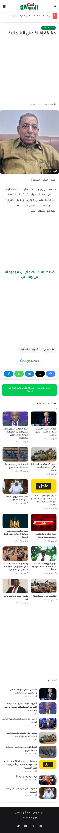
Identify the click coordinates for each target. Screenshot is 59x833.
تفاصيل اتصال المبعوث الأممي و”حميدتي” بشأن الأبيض (45, 432)
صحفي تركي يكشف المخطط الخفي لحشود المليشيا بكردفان (43, 467)
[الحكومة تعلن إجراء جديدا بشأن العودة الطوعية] (15, 486)
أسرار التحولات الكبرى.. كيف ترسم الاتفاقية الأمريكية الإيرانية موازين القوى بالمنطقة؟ (20, 707)
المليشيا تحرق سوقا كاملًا (44, 596)
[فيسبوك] (50, 374)
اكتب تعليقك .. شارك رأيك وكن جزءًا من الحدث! (29, 390)
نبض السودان (47, 105)
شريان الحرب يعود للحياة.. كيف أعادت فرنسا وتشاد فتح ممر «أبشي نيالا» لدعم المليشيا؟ (20, 764)
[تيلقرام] (8, 374)
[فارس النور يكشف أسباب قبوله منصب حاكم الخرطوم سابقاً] (44, 553)
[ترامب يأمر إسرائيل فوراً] (47, 780)
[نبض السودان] (29, 6)
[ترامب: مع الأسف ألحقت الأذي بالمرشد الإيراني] (47, 723)
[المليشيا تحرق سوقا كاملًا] (44, 586)
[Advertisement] (29, 70)
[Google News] (29, 361)
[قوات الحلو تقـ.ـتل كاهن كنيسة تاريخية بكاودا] (44, 522)
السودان (48, 350)
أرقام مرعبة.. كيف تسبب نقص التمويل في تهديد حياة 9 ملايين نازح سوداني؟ (16, 567)
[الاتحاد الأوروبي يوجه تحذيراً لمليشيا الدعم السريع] (15, 454)
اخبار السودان (48, 28)
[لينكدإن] (29, 374)
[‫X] (40, 374)
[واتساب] (19, 374)
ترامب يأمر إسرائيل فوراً (26, 777)
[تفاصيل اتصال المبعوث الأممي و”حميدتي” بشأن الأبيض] (44, 418)
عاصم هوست (26, 818)
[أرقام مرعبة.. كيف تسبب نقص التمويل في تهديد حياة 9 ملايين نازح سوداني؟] (15, 553)
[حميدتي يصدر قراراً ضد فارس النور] (15, 586)
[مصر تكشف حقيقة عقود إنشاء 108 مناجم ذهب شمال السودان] (15, 521)
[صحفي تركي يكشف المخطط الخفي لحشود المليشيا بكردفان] (44, 454)
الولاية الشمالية (29, 350)
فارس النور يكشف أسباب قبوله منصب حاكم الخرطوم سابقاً (44, 567)
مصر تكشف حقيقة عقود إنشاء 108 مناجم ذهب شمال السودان (15, 534)
